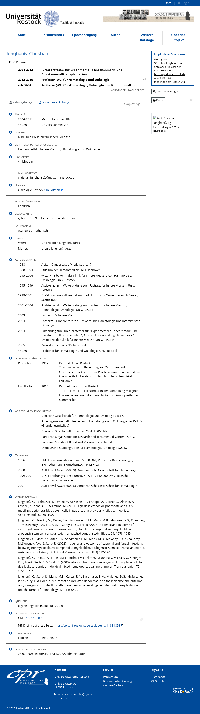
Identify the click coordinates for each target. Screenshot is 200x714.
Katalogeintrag (22, 102)
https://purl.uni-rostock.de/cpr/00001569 (169, 76)
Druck (159, 100)
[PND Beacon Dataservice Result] (141, 619)
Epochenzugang (84, 35)
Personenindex (53, 35)
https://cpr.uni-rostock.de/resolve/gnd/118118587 (88, 625)
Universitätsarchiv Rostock (71, 676)
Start (167, 3)
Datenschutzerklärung (117, 681)
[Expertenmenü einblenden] (191, 100)
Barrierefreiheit (113, 685)
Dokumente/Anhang (55, 102)
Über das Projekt (178, 37)
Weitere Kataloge (147, 37)
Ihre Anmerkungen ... (168, 91)
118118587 (34, 618)
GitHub (159, 681)
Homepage (158, 677)
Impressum (110, 677)
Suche (115, 35)
